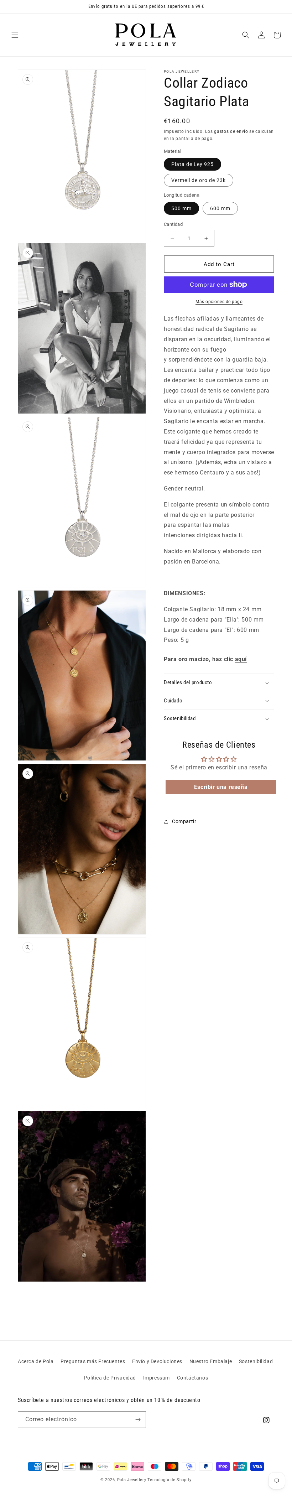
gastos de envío (231, 131)
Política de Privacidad (110, 1378)
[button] (15, 35)
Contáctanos (192, 1378)
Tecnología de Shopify (169, 1479)
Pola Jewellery (131, 1479)
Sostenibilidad (256, 1361)
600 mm (220, 208)
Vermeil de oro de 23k (198, 180)
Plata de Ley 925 (192, 164)
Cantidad (173, 224)
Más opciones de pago (219, 301)
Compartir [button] (184, 821)
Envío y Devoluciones (157, 1361)
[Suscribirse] (138, 1419)
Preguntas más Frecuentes (93, 1361)
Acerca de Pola (35, 1361)
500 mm (181, 208)
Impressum (156, 1378)
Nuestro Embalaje (210, 1361)
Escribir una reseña (220, 787)
